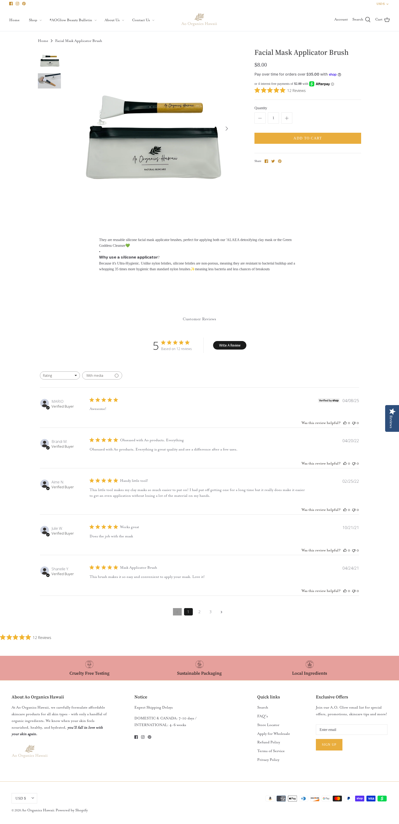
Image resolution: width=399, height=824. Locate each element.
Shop (33, 20)
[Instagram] (17, 3)
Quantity (260, 108)
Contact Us (141, 20)
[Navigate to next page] (221, 611)
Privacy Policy (268, 759)
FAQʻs (262, 716)
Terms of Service (271, 751)
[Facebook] (11, 3)
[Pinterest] (24, 3)
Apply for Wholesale (273, 733)
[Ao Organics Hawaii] (199, 19)
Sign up (329, 744)
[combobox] (60, 375)
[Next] (227, 129)
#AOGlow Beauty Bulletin (71, 20)
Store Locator (268, 725)
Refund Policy (268, 742)
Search (262, 707)
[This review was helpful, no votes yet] (345, 423)
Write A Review (229, 345)
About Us (112, 20)
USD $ (381, 4)
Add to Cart (307, 138)
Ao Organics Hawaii (38, 810)
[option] (151, 128)
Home (14, 20)
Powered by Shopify (72, 810)
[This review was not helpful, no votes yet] (353, 423)
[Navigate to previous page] (177, 611)
